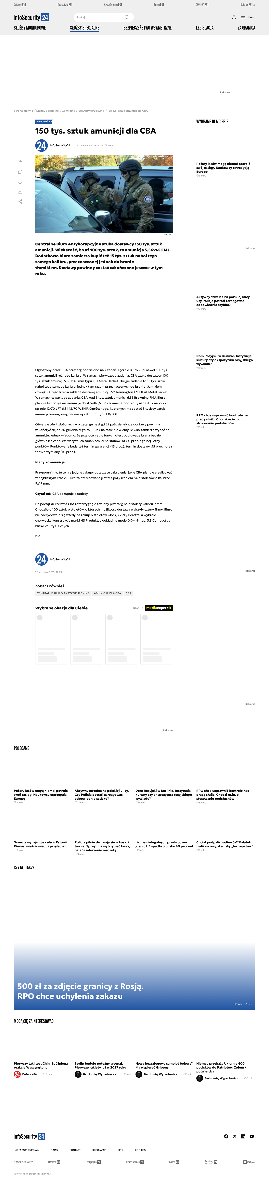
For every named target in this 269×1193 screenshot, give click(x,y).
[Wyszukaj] (126, 17)
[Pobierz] (20, 191)
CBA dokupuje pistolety (70, 494)
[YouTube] (251, 1136)
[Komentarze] (20, 172)
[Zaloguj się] (234, 17)
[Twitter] (234, 1136)
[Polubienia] (20, 162)
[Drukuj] (20, 181)
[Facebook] (226, 1136)
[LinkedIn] (243, 1136)
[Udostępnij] (20, 201)
